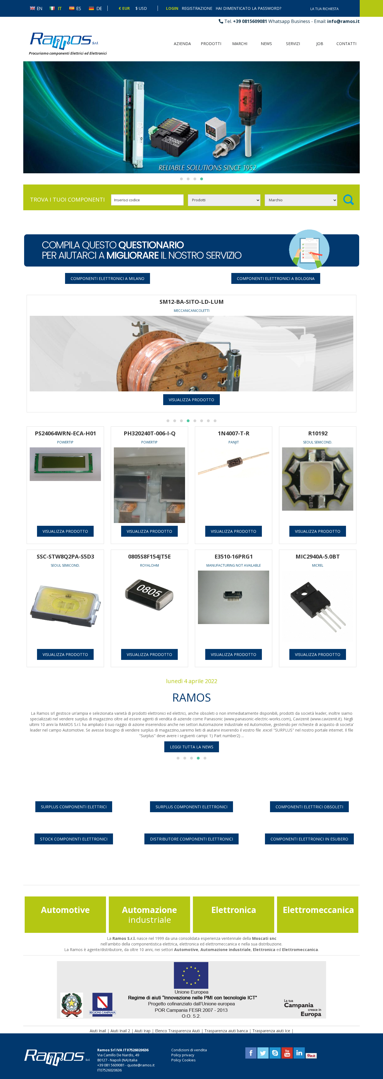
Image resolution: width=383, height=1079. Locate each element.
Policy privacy (182, 1054)
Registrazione (197, 8)
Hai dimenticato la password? (248, 8)
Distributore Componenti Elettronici (191, 839)
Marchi (239, 43)
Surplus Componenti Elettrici (74, 806)
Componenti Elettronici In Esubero (309, 839)
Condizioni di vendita (189, 1049)
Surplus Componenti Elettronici (191, 806)
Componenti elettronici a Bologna (276, 278)
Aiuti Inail (98, 1030)
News (266, 43)
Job (319, 43)
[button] (181, 179)
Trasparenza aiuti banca (226, 1030)
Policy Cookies (183, 1059)
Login (172, 8)
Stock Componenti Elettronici (73, 839)
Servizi (293, 43)
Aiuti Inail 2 (120, 1030)
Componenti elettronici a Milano (107, 278)
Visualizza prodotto (191, 399)
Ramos (191, 697)
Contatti (346, 43)
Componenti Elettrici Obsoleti (309, 806)
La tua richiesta (324, 8)
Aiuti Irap (143, 1030)
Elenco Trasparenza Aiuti (177, 1030)
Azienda (182, 43)
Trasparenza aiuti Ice (271, 1030)
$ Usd (141, 8)
